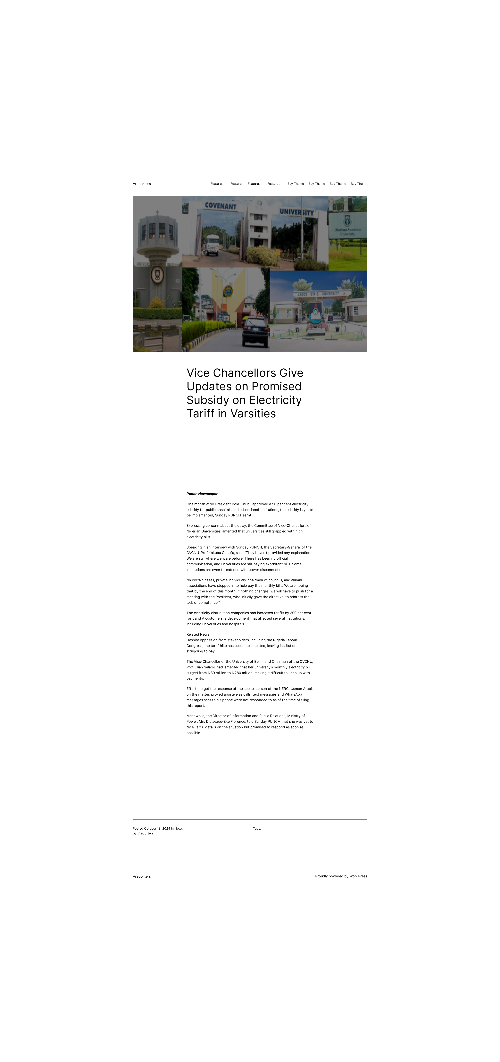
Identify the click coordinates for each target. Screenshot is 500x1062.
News (179, 828)
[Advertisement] (250, 27)
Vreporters (142, 184)
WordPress (358, 876)
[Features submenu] (225, 184)
